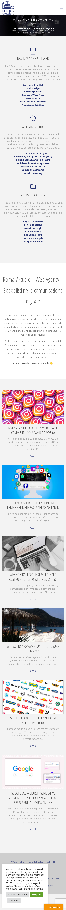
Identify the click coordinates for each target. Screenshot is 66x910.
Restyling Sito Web (33, 84)
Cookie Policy (36, 861)
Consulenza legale (33, 238)
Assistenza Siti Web (33, 104)
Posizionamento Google (33, 153)
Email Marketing (33, 173)
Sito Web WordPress (33, 94)
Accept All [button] (36, 894)
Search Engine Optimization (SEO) (33, 156)
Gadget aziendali (33, 241)
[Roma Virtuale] (8, 7)
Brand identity (33, 231)
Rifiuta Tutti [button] (14, 900)
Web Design (33, 88)
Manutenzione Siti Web (33, 101)
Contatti (51, 861)
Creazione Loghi (33, 228)
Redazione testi (33, 234)
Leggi (32, 455)
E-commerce (33, 98)
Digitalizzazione (33, 224)
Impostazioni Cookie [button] (17, 894)
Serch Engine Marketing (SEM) (33, 159)
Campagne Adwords (33, 169)
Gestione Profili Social (33, 166)
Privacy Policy (17, 861)
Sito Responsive (33, 91)
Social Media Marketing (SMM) (33, 163)
